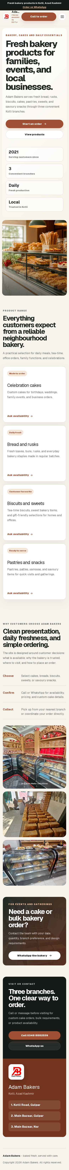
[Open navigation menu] (62, 17)
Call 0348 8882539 (34, 1035)
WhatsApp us (34, 1045)
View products (34, 134)
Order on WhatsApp (34, 7)
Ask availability (18, 416)
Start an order (32, 123)
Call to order (38, 16)
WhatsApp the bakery (32, 955)
